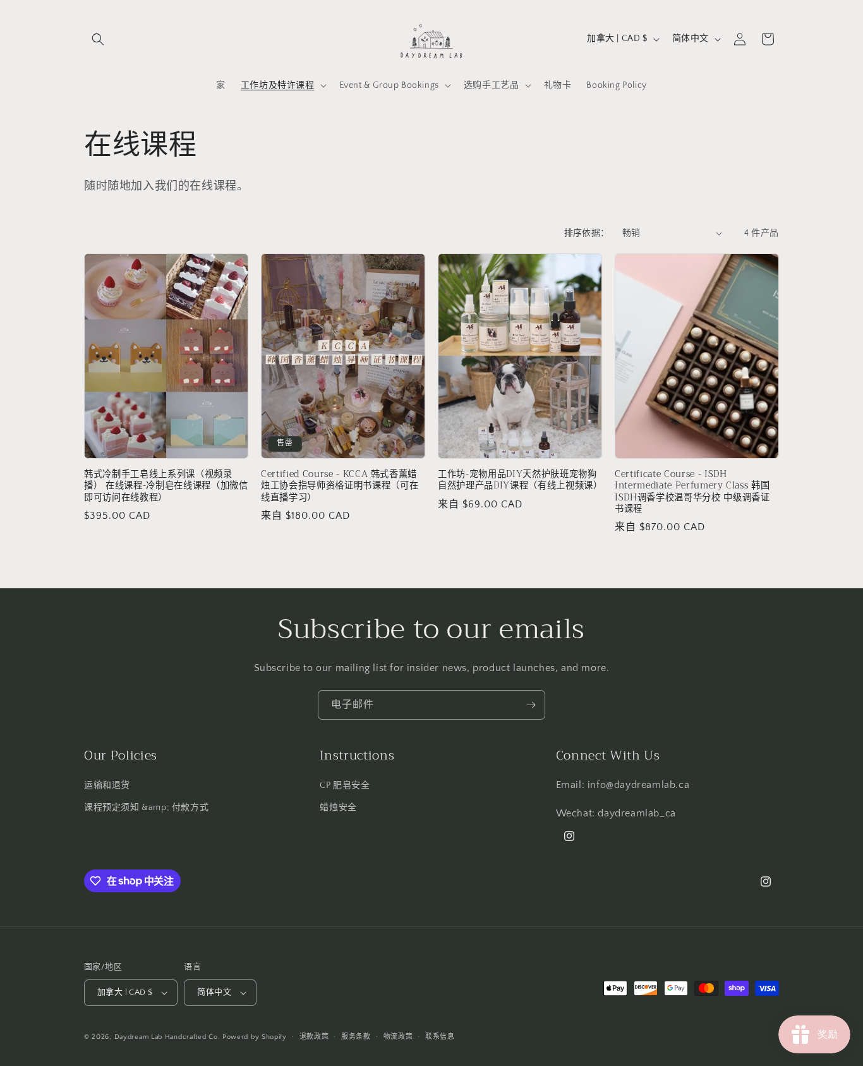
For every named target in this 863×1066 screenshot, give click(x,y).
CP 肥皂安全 (345, 785)
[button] (98, 39)
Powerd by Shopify (254, 1037)
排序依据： (587, 233)
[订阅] (531, 705)
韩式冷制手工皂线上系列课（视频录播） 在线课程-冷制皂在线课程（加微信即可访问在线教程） (166, 486)
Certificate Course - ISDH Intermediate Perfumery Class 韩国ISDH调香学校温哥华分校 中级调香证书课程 (692, 492)
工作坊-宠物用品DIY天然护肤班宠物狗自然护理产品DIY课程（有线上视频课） (520, 480)
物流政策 (398, 1037)
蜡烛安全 (338, 808)
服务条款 (356, 1037)
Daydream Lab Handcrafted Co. (167, 1037)
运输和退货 (107, 785)
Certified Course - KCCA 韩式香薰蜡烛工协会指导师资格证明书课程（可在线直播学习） (339, 486)
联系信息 (440, 1037)
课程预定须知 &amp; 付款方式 (146, 808)
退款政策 (314, 1037)
